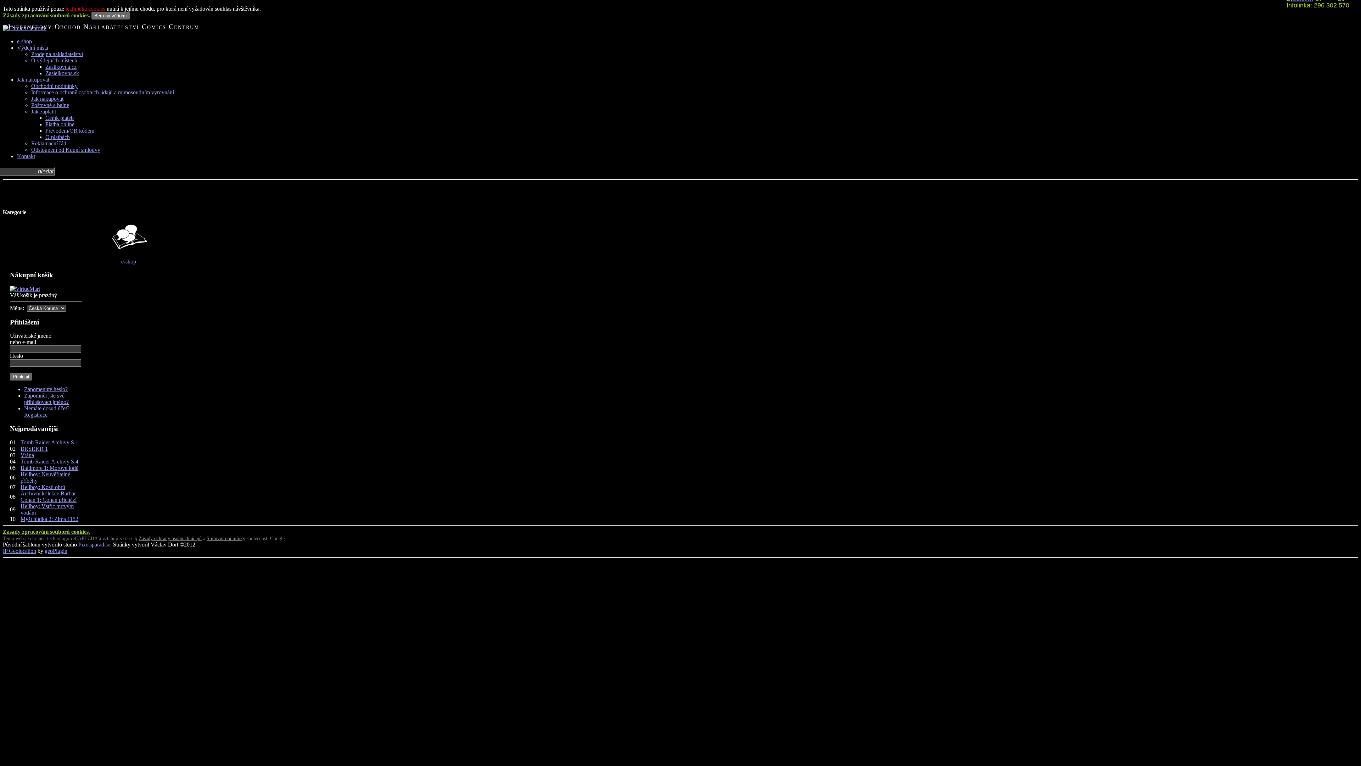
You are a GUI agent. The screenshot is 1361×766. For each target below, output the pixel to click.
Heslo (16, 356)
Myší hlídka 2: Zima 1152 (49, 519)
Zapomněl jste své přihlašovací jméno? (46, 399)
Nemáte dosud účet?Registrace (46, 411)
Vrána (27, 455)
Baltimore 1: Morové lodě (49, 468)
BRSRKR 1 (34, 449)
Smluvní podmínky (226, 538)
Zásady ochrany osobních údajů (170, 538)
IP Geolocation (19, 551)
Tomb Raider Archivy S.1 (49, 442)
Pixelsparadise (94, 545)
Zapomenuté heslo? (46, 389)
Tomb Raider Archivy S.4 (49, 462)
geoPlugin (56, 551)
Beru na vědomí (110, 15)
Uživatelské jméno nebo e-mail (30, 339)
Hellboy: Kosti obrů (43, 487)
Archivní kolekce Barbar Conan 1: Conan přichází (49, 496)
